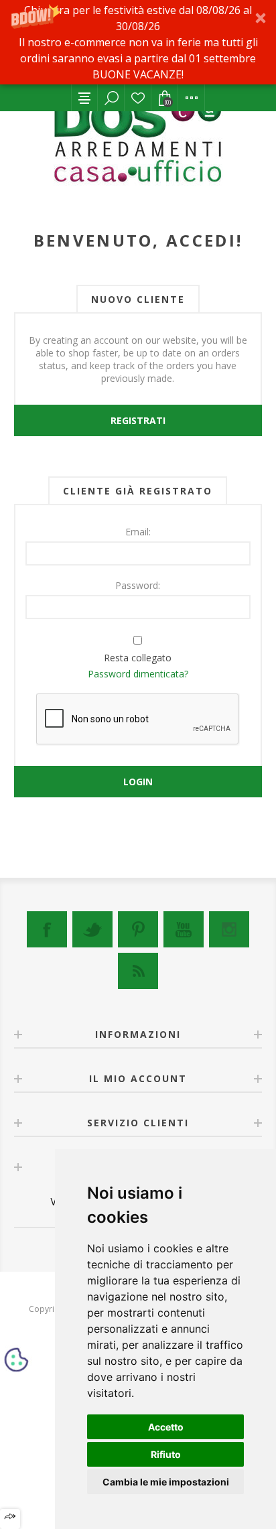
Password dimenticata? (138, 673)
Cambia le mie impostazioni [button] (165, 1481)
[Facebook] (47, 929)
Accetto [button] (166, 1427)
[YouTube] (183, 929)
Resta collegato (137, 657)
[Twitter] (92, 929)
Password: (137, 585)
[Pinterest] (138, 929)
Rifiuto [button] (166, 1454)
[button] (138, 42)
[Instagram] (229, 929)
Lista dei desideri (138, 97)
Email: (138, 531)
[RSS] (138, 971)
